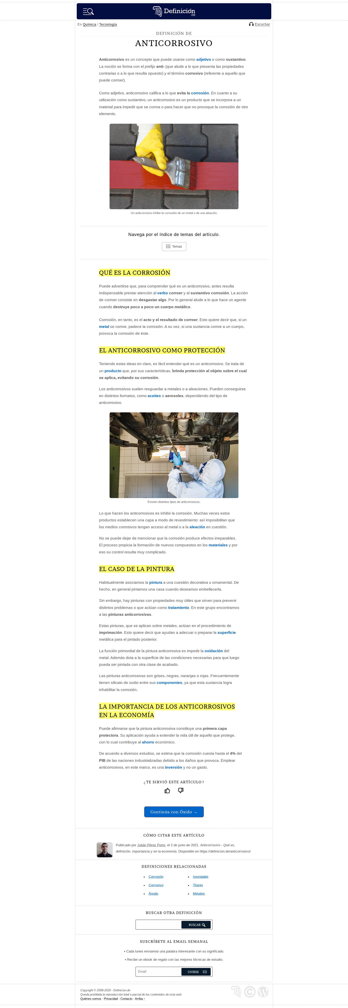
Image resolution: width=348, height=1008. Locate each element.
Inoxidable (200, 877)
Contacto (126, 998)
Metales (199, 894)
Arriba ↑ (140, 998)
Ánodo (153, 894)
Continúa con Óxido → (174, 811)
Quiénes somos (90, 998)
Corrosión (156, 877)
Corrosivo (156, 885)
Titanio (198, 885)
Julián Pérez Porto (151, 845)
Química (89, 24)
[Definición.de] (174, 11)
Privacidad (111, 998)
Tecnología (108, 24)
